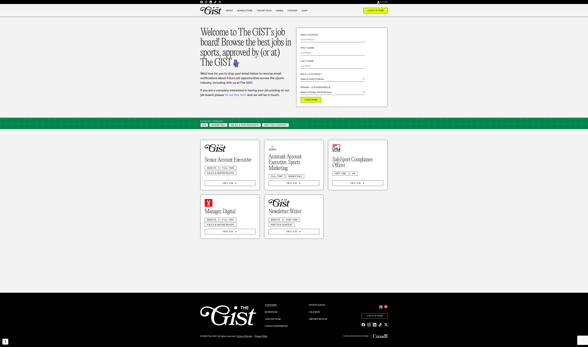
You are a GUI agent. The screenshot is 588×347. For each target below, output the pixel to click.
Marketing (218, 125)
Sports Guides (317, 305)
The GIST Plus (264, 10)
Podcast (293, 10)
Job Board (271, 305)
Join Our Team (273, 319)
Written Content (275, 125)
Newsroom (271, 312)
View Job (230, 183)
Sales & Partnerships (245, 125)
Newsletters (244, 10)
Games (279, 10)
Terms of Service (244, 336)
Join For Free (376, 10)
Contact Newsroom (276, 326)
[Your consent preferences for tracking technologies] (5, 342)
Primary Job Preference (315, 87)
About (229, 10)
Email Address (309, 35)
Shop (305, 10)
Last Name (307, 61)
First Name (307, 48)
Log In (384, 2)
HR (204, 125)
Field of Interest (311, 74)
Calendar (314, 312)
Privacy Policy (260, 336)
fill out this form (236, 95)
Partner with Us (318, 319)
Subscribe (311, 100)
